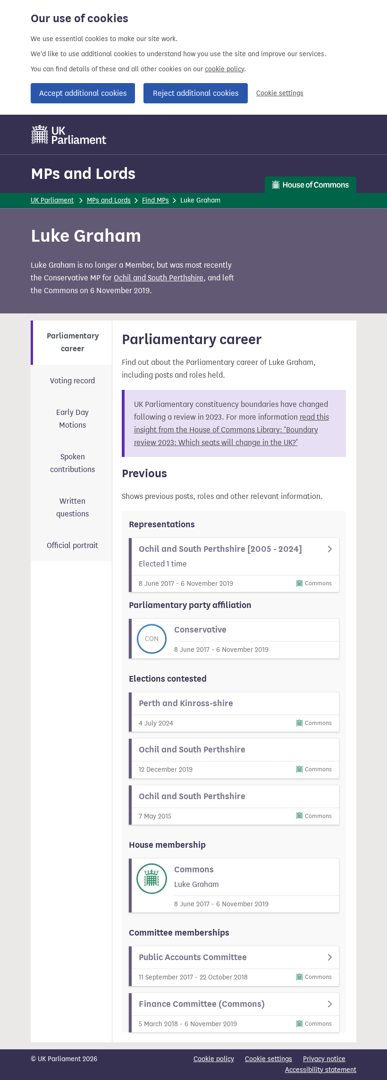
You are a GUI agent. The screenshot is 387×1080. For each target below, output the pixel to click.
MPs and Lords (83, 173)
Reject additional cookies (195, 93)
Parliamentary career (73, 342)
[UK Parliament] (69, 134)
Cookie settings (279, 93)
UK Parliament (52, 200)
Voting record (72, 380)
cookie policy (224, 69)
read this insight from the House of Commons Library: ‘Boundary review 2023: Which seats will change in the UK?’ (231, 430)
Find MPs (155, 200)
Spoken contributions (72, 463)
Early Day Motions (72, 419)
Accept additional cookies (82, 93)
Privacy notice (324, 1059)
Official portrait (72, 545)
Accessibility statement (320, 1070)
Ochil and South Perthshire (158, 277)
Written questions (72, 507)
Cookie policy (214, 1059)
